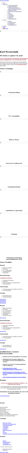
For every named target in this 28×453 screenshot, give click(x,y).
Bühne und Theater (7, 422)
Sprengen (5, 432)
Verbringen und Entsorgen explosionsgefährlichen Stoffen (15, 433)
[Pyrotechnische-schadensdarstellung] (14, 71)
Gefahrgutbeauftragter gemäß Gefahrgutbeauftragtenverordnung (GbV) (12, 369)
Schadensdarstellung (7, 430)
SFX (4, 431)
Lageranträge (5, 426)
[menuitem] (15, 3)
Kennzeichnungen (7, 442)
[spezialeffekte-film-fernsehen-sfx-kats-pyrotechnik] (14, 95)
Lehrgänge (5, 429)
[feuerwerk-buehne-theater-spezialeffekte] (14, 119)
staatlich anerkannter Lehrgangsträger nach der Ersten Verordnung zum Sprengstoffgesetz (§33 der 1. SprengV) (15, 373)
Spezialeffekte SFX (7, 444)
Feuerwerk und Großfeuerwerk (9, 424)
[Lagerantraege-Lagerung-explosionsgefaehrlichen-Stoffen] (14, 189)
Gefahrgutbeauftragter (7, 425)
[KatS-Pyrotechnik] (4, 0)
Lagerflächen (5, 427)
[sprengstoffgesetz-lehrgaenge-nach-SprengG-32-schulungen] (14, 213)
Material (4, 440)
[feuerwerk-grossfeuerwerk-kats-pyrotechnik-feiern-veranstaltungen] (14, 142)
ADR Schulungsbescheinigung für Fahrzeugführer (14, 377)
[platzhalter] (14, 166)
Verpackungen (6, 443)
